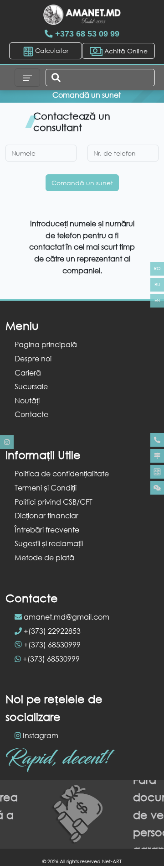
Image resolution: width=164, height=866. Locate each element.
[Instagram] (7, 442)
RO (157, 268)
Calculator (50, 50)
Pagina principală (46, 344)
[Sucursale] (157, 455)
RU (157, 284)
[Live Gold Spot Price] (157, 487)
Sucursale (31, 386)
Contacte (31, 414)
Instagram (40, 735)
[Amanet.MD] (82, 15)
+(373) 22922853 (52, 631)
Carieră (28, 372)
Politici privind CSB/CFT (53, 501)
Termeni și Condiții (46, 487)
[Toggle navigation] (27, 77)
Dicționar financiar (46, 515)
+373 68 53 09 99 (86, 33)
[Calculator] (157, 472)
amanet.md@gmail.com (66, 616)
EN (157, 300)
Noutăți (27, 400)
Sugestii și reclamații (49, 543)
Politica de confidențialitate (62, 473)
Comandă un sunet (82, 182)
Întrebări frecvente (47, 529)
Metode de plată (44, 557)
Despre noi (33, 358)
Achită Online (125, 51)
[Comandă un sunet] (157, 439)
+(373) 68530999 (52, 644)
